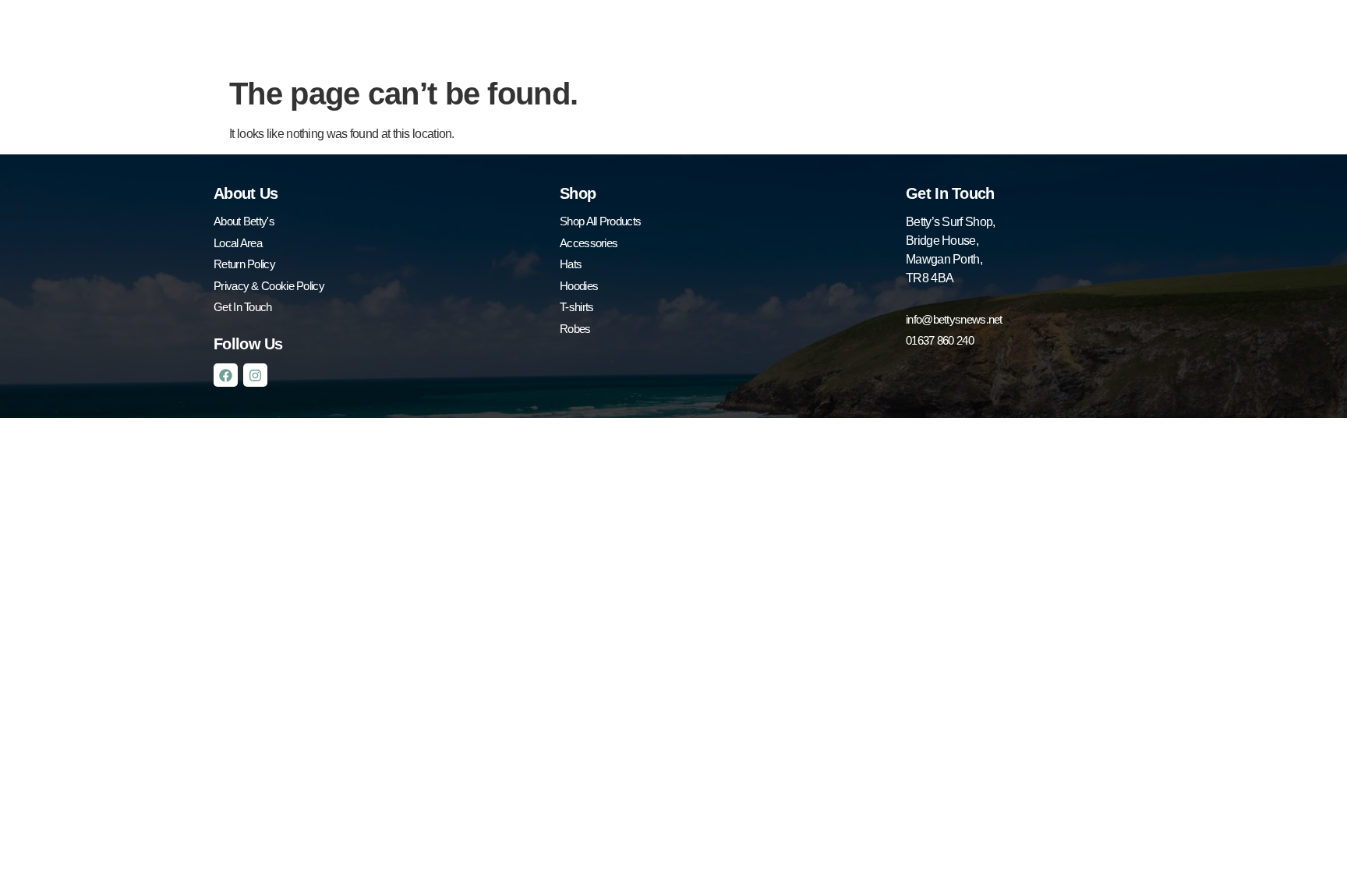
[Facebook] (226, 375)
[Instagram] (255, 375)
